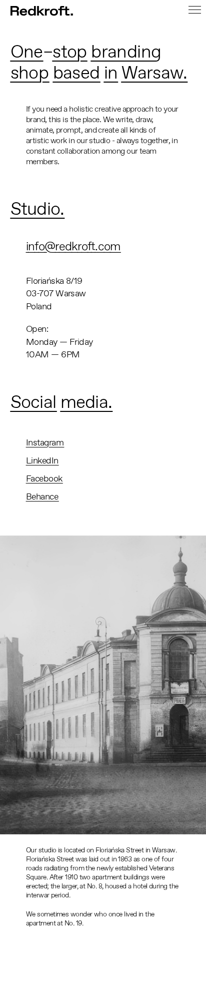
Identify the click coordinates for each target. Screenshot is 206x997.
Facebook (44, 478)
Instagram (45, 442)
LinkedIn (42, 460)
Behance (42, 496)
